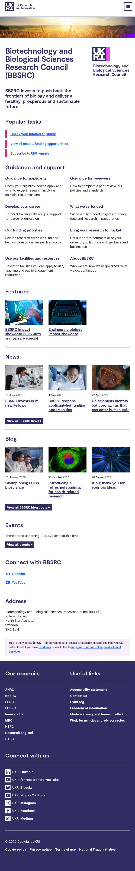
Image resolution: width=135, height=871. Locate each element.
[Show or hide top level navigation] (128, 6)
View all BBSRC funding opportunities (39, 144)
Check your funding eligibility (33, 134)
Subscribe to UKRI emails (30, 153)
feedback (44, 647)
